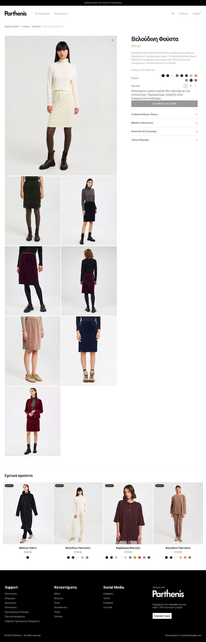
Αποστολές (10, 603)
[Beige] (125, 557)
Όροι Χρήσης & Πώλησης (17, 612)
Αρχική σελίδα (12, 26)
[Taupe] (82, 557)
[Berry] (139, 557)
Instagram (108, 593)
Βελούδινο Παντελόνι (77, 548)
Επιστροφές (11, 607)
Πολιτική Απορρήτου (15, 616)
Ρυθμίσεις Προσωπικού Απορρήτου (22, 621)
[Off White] (78, 557)
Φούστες (36, 26)
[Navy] (73, 557)
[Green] (130, 557)
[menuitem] (173, 13)
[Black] (28, 557)
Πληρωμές (10, 598)
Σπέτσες (58, 616)
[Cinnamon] (185, 557)
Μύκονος (58, 598)
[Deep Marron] (149, 557)
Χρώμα (134, 78)
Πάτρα (57, 612)
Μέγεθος (135, 86)
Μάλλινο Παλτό (27, 548)
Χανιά (57, 603)
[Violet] (144, 557)
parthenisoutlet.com (191, 635)
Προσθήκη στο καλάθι (164, 103)
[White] (121, 557)
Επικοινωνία (11, 593)
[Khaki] (87, 557)
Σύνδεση (183, 13)
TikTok (106, 598)
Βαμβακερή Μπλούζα (128, 548)
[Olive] (135, 557)
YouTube (107, 607)
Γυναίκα (25, 26)
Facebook (108, 603)
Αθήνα (57, 593)
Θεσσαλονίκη (60, 607)
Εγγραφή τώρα (162, 615)
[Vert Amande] (116, 557)
